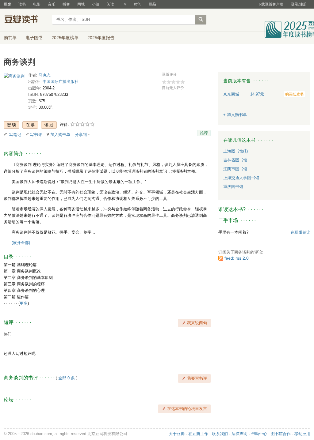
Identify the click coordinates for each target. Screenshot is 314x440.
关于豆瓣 (177, 433)
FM (124, 4)
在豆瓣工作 (198, 433)
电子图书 (34, 37)
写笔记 (15, 134)
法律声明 (239, 433)
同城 (81, 4)
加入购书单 (60, 134)
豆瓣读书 (26, 20)
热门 (8, 334)
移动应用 (302, 433)
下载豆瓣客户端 (270, 4)
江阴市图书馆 (235, 169)
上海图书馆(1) (235, 151)
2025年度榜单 (65, 37)
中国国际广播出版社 (60, 81)
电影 (36, 4)
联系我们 (220, 433)
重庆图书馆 (233, 186)
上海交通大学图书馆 (241, 177)
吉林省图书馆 (235, 160)
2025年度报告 (100, 37)
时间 (137, 4)
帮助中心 (259, 433)
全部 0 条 (66, 378)
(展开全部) (21, 242)
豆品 (152, 4)
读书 (22, 4)
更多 (24, 303)
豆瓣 (7, 4)
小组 (95, 4)
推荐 (204, 133)
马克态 (45, 75)
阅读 (110, 4)
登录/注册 (299, 4)
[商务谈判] (14, 77)
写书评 (36, 134)
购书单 (10, 37)
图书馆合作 (281, 433)
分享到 (81, 134)
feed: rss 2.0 (236, 258)
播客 (66, 4)
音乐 (51, 4)
